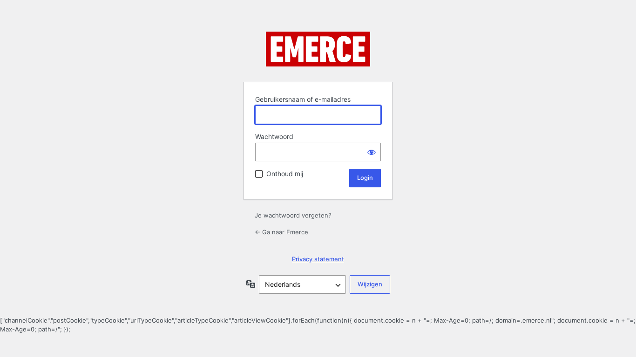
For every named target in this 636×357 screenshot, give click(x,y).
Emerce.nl (318, 51)
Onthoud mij (284, 174)
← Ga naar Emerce (281, 232)
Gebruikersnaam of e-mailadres (303, 99)
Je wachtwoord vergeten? (293, 215)
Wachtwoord (274, 136)
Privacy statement (318, 259)
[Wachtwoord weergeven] (371, 152)
